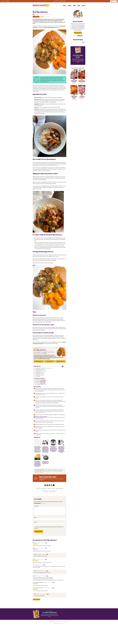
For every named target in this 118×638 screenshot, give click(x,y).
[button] (34, 348)
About (74, 5)
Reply (47, 554)
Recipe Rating (37, 503)
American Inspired (44, 488)
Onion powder (43, 382)
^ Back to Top (51, 621)
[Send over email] (52, 485)
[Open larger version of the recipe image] (60, 352)
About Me (58, 621)
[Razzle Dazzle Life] (42, 5)
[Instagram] (5, 1)
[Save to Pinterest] (47, 485)
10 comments (45, 491)
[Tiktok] (6, 1)
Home (64, 5)
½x (60, 366)
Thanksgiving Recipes (59, 488)
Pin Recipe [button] (50, 361)
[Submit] (116, 1)
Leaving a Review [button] (42, 478)
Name (35, 517)
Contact (61, 621)
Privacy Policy (66, 621)
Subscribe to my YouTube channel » (60, 1)
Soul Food (53, 488)
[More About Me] (77, 15)
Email (35, 522)
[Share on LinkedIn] (49, 485)
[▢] (34, 368)
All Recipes (38, 488)
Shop (79, 5)
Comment (36, 506)
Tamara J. (37, 14)
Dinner (36, 10)
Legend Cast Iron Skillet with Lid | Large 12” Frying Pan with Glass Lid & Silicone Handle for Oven (45, 462)
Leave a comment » (52, 491)
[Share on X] (54, 485)
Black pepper (43, 380)
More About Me (78, 32)
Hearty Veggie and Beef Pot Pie (50, 27)
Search (83, 42)
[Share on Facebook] (45, 485)
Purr (63, 623)
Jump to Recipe (36, 16)
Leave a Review (60, 361)
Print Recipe (39, 361)
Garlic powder (42, 381)
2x (64, 366)
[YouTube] (81, 35)
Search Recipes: (78, 39)
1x (62, 366)
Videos (83, 5)
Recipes (69, 5)
